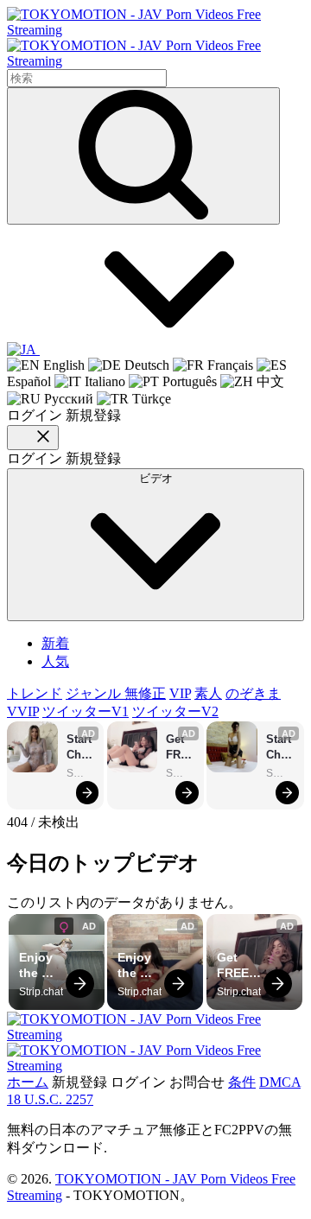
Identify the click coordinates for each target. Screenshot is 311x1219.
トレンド (34, 693)
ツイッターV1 (85, 711)
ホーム (27, 1082)
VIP (180, 693)
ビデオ (156, 478)
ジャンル (95, 693)
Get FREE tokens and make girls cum (180, 748)
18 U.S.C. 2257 (50, 1099)
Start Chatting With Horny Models (81, 748)
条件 (242, 1082)
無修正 (145, 693)
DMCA (280, 1082)
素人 (208, 693)
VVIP (23, 711)
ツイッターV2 (175, 711)
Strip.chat (81, 773)
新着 (55, 643)
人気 (55, 661)
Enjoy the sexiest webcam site (43, 965)
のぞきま (253, 693)
